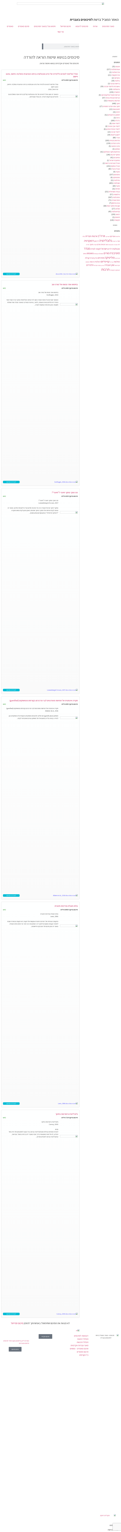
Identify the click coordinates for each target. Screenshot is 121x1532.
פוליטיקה (110, 257)
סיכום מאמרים (23, 26)
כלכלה (117, 120)
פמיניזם (101, 257)
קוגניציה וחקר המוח (113, 206)
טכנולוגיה (116, 248)
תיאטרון (117, 217)
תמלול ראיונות (82, 1339)
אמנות (117, 66)
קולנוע (117, 208)
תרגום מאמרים (82, 1351)
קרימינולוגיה (116, 211)
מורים (106, 253)
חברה (95, 244)
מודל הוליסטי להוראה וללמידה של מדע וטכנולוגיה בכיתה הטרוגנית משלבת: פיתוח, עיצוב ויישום (42, 75)
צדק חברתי (93, 258)
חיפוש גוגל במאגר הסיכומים (45, 26)
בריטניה (114, 241)
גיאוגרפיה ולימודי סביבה (112, 86)
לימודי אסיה (116, 123)
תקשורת (117, 220)
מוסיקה (117, 149)
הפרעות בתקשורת (113, 100)
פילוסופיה (116, 194)
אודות (95, 26)
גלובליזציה (105, 240)
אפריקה (107, 236)
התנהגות (111, 244)
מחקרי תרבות (115, 154)
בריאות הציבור (115, 83)
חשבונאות (116, 109)
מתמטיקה (116, 177)
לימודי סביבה (115, 132)
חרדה (87, 245)
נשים (84, 253)
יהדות (118, 112)
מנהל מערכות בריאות (112, 163)
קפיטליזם (105, 261)
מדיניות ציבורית (115, 140)
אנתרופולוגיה (115, 69)
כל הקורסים (83, 1355)
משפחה (90, 253)
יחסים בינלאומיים (114, 115)
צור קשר (60, 31)
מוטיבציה (115, 253)
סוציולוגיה (116, 183)
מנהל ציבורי (116, 169)
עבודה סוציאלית (114, 191)
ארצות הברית (91, 236)
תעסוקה (117, 270)
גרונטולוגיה (116, 89)
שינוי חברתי (97, 265)
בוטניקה (117, 78)
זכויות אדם (101, 244)
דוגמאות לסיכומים (81, 1335)
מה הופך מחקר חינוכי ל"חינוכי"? (65, 492)
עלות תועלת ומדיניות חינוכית (66, 906)
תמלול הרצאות (82, 1342)
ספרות (117, 189)
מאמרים (10, 26)
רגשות (92, 262)
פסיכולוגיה (116, 197)
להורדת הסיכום (11, 274)
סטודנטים (117, 258)
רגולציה (97, 261)
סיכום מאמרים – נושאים (79, 1348)
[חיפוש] (42, 46)
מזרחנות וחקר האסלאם (112, 152)
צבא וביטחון (116, 203)
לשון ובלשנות (115, 135)
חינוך (118, 103)
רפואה (118, 214)
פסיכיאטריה (116, 200)
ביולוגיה (117, 80)
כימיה (118, 117)
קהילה (111, 262)
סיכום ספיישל (65, 26)
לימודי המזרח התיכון (113, 129)
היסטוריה (117, 92)
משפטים (117, 174)
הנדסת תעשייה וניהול (113, 98)
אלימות (118, 236)
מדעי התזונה (115, 146)
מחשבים (117, 157)
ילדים (109, 248)
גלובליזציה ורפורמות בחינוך (67, 1114)
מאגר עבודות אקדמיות (79, 1345)
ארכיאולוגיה (116, 72)
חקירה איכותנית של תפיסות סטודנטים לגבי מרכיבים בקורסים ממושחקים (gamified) (44, 700)
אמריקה (113, 236)
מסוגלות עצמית (98, 253)
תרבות (105, 269)
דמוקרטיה (89, 241)
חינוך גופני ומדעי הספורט (111, 106)
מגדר (118, 137)
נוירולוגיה (117, 180)
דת (119, 244)
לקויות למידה (95, 248)
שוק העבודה (109, 265)
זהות (107, 244)
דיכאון (96, 241)
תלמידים (89, 265)
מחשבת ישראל (114, 160)
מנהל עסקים (115, 166)
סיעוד (118, 186)
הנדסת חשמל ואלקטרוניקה (110, 95)
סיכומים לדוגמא (82, 26)
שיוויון (102, 265)
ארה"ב (101, 236)
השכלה (115, 244)
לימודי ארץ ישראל (114, 126)
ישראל (104, 248)
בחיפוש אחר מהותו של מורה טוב (65, 284)
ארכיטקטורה (115, 75)
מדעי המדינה (115, 143)
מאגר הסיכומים (108, 26)
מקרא (118, 171)
